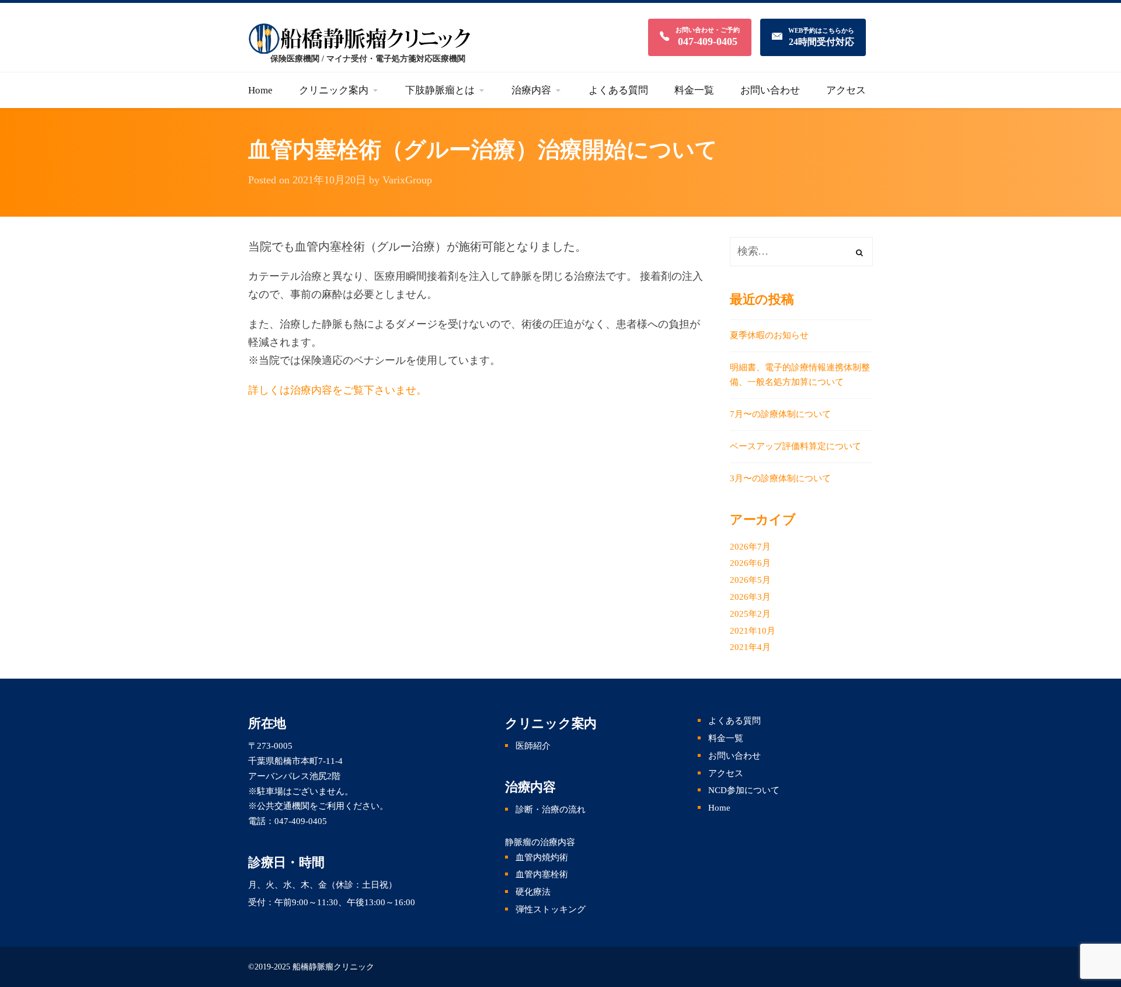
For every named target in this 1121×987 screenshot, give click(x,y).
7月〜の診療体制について (780, 414)
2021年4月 (750, 647)
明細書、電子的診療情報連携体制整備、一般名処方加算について (800, 375)
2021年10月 (752, 630)
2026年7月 (750, 546)
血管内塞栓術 (542, 874)
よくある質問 (734, 720)
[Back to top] (1097, 916)
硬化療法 (533, 891)
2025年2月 (750, 613)
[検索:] (801, 251)
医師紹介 (533, 745)
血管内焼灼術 (542, 857)
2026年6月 (750, 563)
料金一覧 (725, 738)
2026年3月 (750, 597)
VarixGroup (407, 180)
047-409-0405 (300, 821)
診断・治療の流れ (551, 809)
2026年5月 (750, 580)
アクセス (725, 773)
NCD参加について (743, 790)
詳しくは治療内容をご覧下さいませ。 (337, 390)
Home (719, 807)
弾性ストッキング (551, 909)
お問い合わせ (734, 755)
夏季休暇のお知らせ (769, 335)
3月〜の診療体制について (780, 478)
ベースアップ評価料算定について (795, 446)
